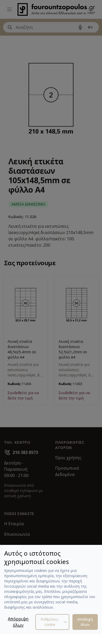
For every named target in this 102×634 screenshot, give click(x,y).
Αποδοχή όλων (85, 622)
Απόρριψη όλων (18, 622)
